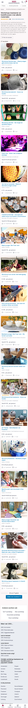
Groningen (4, 696)
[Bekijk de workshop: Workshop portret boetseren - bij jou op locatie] (14, 387)
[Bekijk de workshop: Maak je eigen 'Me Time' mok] (14, 235)
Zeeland (17, 696)
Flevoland (3, 689)
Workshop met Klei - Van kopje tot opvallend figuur (12, 123)
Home (2, 9)
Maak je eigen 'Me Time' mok (10, 245)
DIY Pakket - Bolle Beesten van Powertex (11, 428)
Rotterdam (17, 669)
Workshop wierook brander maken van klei (13, 367)
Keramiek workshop (13, 615)
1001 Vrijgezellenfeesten (7, 632)
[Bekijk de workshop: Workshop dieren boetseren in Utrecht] (14, 571)
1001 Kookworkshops (7, 640)
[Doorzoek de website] (22, 2)
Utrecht (17, 676)
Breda (2, 671)
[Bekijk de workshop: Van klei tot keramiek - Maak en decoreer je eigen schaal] (14, 174)
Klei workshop (19, 612)
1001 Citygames (5, 648)
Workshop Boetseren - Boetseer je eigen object (14, 459)
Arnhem (3, 669)
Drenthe (3, 686)
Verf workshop (7, 612)
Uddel (16, 674)
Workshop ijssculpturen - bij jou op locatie (12, 92)
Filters (3, 5)
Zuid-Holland (18, 699)
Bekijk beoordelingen (18, 19)
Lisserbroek (4, 679)
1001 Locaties (5, 655)
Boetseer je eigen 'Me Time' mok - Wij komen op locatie (13, 335)
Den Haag (3, 674)
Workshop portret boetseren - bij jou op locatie (14, 398)
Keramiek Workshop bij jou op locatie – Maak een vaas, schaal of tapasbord (14, 551)
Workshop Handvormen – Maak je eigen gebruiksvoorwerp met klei (14, 62)
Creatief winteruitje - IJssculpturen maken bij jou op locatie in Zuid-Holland (14, 215)
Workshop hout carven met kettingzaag (14, 274)
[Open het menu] (2, 2)
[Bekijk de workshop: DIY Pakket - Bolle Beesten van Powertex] (14, 418)
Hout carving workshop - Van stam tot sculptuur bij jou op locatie (13, 304)
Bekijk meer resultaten (13, 596)
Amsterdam (4, 666)
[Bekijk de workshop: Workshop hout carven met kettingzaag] (14, 264)
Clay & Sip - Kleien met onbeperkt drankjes (12, 154)
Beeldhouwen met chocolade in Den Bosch (13, 490)
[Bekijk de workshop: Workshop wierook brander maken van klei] (14, 356)
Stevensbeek (18, 671)
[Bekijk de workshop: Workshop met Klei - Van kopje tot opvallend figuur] (14, 113)
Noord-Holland (19, 689)
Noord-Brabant (19, 686)
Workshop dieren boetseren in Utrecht (13, 581)
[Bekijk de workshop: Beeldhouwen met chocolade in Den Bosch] (14, 479)
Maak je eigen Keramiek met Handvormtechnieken (10, 520)
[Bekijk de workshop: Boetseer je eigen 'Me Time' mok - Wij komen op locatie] (14, 324)
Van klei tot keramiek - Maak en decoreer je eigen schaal (11, 185)
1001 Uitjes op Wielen (7, 645)
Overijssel (17, 691)
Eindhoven (4, 676)
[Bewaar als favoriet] (24, 45)
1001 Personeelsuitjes (7, 630)
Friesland (3, 691)
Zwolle (16, 679)
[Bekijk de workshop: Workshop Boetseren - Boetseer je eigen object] (14, 448)
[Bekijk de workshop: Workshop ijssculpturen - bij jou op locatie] (14, 82)
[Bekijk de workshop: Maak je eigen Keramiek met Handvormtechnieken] (14, 510)
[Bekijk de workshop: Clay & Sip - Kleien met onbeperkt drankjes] (14, 143)
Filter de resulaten (7, 37)
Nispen (17, 666)
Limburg (3, 699)
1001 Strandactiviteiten (7, 650)
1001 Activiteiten (5, 627)
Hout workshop (13, 618)
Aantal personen (13, 5)
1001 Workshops (5, 637)
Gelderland (4, 694)
